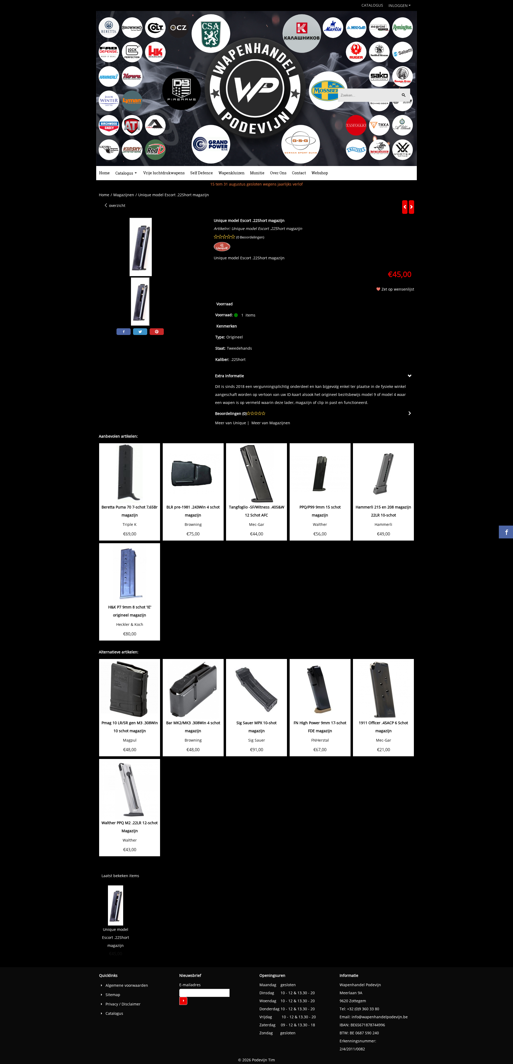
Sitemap (113, 994)
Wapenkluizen (231, 172)
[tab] (314, 376)
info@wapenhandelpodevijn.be (380, 1016)
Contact (299, 172)
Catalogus (372, 5)
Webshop (320, 172)
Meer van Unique (230, 422)
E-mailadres (190, 984)
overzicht (116, 205)
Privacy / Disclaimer (123, 1004)
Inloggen (398, 5)
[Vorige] (404, 207)
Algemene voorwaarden (127, 985)
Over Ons (278, 172)
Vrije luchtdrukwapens (164, 172)
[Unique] (222, 249)
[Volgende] (411, 207)
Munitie (257, 172)
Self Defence (201, 172)
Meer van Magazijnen (270, 422)
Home (104, 172)
